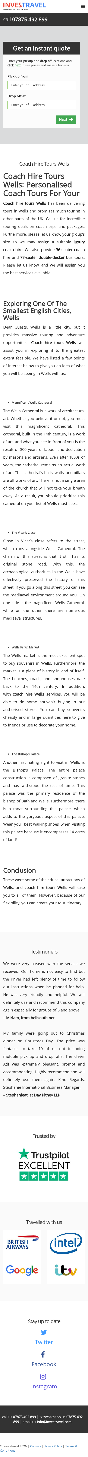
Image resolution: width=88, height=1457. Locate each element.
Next (64, 119)
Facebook (44, 1364)
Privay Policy (53, 1446)
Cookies (35, 1446)
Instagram (44, 1386)
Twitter (44, 1342)
